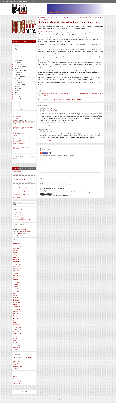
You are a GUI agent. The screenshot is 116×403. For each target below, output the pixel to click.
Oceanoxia (17, 86)
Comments (17, 382)
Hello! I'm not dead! (18, 174)
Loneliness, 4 (16, 132)
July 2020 (15, 337)
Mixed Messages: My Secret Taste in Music (91, 17)
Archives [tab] (32, 168)
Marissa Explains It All (20, 82)
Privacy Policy (12, 1)
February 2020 (16, 346)
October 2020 (16, 331)
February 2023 (16, 281)
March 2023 (16, 279)
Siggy (24, 145)
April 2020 (15, 342)
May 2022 (15, 297)
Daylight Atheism (19, 58)
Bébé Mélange (24, 133)
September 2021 (17, 311)
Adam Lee (26, 149)
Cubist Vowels (18, 56)
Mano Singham (18, 80)
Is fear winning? (17, 171)
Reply (49, 125)
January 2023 (16, 282)
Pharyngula (18, 90)
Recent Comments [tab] (24, 168)
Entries (16, 380)
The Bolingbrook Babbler (21, 105)
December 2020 (17, 327)
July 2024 (15, 250)
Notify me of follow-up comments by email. (53, 188)
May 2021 (15, 318)
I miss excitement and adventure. (22, 192)
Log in (14, 160)
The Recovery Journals (18, 366)
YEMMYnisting (18, 109)
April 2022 (15, 299)
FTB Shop (25, 1)
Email (42, 178)
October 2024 (16, 245)
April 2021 (15, 320)
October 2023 (16, 266)
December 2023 (17, 263)
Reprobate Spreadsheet (21, 99)
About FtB (5, 1)
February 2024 (16, 259)
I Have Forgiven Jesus (20, 70)
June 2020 (15, 338)
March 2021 (16, 322)
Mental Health (16, 361)
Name (42, 174)
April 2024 (15, 256)
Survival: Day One (17, 119)
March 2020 (16, 344)
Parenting (15, 363)
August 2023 (16, 270)
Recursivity (17, 97)
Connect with (43, 151)
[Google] (44, 153)
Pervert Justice (18, 88)
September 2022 (17, 290)
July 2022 (15, 293)
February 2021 (16, 324)
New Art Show (17, 184)
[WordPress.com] (50, 153)
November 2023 (17, 265)
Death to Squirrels (19, 60)
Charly (22, 129)
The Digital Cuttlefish (20, 107)
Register (15, 158)
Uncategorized (16, 368)
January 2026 (16, 243)
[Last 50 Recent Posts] (17, 116)
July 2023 (15, 272)
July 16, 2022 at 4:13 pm (50, 110)
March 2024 (16, 257)
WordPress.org (16, 383)
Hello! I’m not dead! (18, 214)
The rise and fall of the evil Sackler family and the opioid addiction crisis (23, 123)
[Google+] (41, 153)
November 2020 (17, 329)
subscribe (75, 192)
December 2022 (17, 284)
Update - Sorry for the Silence (21, 194)
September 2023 (17, 268)
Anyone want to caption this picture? (22, 182)
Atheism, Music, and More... (22, 52)
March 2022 (16, 301)
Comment (42, 157)
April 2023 (15, 277)
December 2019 (17, 349)
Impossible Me (18, 72)
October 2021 (16, 310)
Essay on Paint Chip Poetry (20, 179)
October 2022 (16, 288)
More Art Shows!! (17, 197)
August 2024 (16, 248)
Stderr (16, 101)
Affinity (16, 46)
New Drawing (16, 176)
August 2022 (16, 292)
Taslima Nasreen (19, 103)
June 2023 (15, 274)
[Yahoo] (47, 153)
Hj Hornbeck (29, 136)
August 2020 (16, 335)
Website (42, 183)
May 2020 (15, 340)
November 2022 (17, 286)
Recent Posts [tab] (15, 168)
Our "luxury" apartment (19, 143)
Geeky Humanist (19, 68)
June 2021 (15, 317)
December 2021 (17, 306)
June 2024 (15, 252)
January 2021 (16, 326)
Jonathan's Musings (20, 76)
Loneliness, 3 (16, 135)
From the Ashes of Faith (21, 66)
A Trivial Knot (18, 44)
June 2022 (15, 295)
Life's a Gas (17, 78)
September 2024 (17, 246)
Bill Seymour (18, 54)
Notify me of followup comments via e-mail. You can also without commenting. (66, 192)
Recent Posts (32, 1)
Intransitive (18, 74)
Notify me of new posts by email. (50, 190)
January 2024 (16, 261)
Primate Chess (18, 92)
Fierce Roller (18, 62)
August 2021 (16, 313)
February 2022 (16, 302)
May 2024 (15, 254)
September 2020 (17, 333)
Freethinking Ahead (20, 64)
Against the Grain (19, 48)
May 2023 (15, 275)
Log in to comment (78, 99)
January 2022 (16, 304)
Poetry (14, 364)
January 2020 (16, 347)
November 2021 (17, 308)
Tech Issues (19, 1)
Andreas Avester (19, 50)
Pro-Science (18, 94)
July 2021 (15, 315)
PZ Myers (24, 120)
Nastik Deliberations (20, 84)
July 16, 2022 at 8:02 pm (50, 131)
